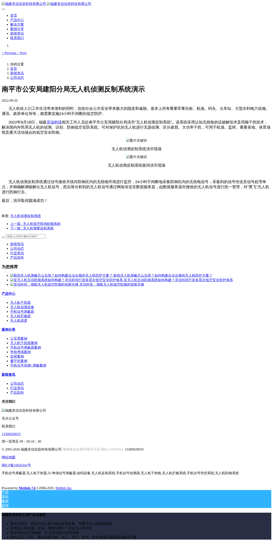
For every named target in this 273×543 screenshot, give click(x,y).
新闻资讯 (17, 73)
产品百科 (17, 257)
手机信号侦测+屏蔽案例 (28, 365)
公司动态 (17, 77)
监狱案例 (17, 356)
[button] (9, 53)
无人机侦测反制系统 (25, 216)
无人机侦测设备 (22, 307)
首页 (13, 15)
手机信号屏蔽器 (22, 311)
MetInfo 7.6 (27, 488)
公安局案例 (18, 338)
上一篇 (35, 224)
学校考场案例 (20, 352)
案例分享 (8, 329)
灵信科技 (54, 122)
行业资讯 (17, 253)
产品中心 (8, 293)
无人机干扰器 (20, 302)
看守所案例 (18, 361)
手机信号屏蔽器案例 (25, 347)
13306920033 (11, 434)
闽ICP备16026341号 (16, 465)
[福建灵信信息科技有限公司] (136, 4)
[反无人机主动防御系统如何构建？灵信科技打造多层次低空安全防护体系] (67, 280)
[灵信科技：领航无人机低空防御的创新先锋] (44, 284)
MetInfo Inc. (63, 488)
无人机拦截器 (20, 316)
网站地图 (8, 457)
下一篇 (32, 228)
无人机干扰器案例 (24, 343)
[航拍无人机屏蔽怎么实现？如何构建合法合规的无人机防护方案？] (61, 275)
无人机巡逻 (18, 320)
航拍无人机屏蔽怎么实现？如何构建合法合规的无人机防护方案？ (162, 275)
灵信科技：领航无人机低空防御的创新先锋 (111, 284)
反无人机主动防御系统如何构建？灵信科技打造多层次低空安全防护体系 (178, 280)
